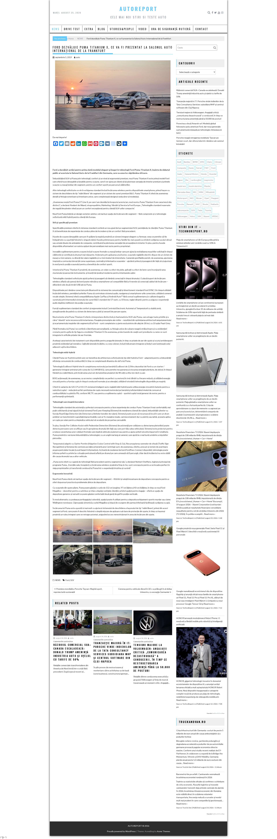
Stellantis (214, 204)
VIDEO (142, 29)
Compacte (181, 168)
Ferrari (199, 168)
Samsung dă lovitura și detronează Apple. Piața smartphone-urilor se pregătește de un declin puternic (197, 336)
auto (78, 57)
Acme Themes (163, 831)
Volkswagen (182, 216)
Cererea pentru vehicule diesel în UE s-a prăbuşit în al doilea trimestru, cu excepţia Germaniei (145, 590)
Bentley (187, 162)
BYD (202, 162)
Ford (67, 580)
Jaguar (180, 180)
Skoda (205, 204)
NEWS (55, 29)
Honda (204, 174)
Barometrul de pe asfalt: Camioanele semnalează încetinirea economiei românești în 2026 (198, 776)
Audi (179, 162)
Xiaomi (206, 216)
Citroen (218, 162)
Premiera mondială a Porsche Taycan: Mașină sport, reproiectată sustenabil (78, 590)
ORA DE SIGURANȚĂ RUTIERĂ (171, 29)
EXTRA (89, 29)
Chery (209, 162)
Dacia (191, 168)
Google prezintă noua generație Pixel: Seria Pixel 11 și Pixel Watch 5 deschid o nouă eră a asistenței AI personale (200, 531)
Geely (179, 174)
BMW (195, 162)
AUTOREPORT (138, 8)
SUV (72, 580)
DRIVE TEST (72, 29)
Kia (187, 180)
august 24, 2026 (61, 638)
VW (199, 216)
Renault (190, 204)
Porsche (180, 204)
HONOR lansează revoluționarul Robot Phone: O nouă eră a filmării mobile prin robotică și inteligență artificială (199, 621)
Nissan (199, 198)
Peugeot (214, 198)
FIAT (207, 168)
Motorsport (182, 198)
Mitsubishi (210, 192)
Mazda (207, 186)
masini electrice (195, 186)
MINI (201, 192)
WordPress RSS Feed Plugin (218, 713)
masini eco (181, 186)
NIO (191, 198)
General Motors (191, 174)
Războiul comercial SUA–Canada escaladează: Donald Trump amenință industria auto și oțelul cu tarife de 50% (200, 93)
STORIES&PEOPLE (122, 29)
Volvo (192, 216)
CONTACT (201, 29)
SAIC (198, 204)
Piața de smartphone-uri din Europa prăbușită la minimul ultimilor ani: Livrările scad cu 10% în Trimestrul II (197, 243)
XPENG (215, 216)
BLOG (101, 29)
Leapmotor (208, 180)
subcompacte (183, 210)
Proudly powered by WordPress (121, 831)
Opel (206, 198)
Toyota (208, 210)
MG (194, 192)
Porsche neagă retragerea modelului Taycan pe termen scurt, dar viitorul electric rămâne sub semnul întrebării (200, 140)
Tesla (200, 210)
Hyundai (212, 174)
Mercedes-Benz (183, 192)
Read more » (181, 318)
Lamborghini (196, 180)
